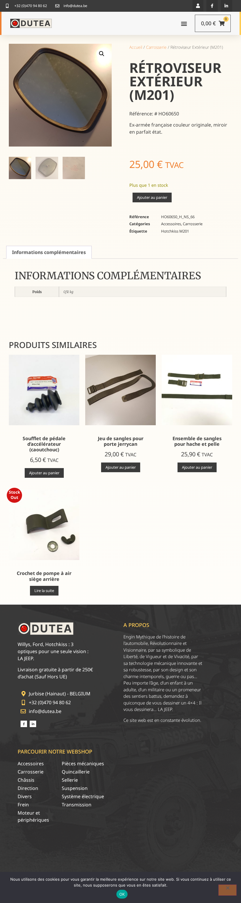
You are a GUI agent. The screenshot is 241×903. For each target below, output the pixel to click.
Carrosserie (156, 47)
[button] (198, 5)
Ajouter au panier (152, 197)
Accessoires (171, 223)
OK (122, 894)
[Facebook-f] (212, 5)
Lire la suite (44, 590)
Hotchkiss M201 (175, 231)
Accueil (135, 47)
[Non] (227, 890)
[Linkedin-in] (226, 5)
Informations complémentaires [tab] (49, 252)
